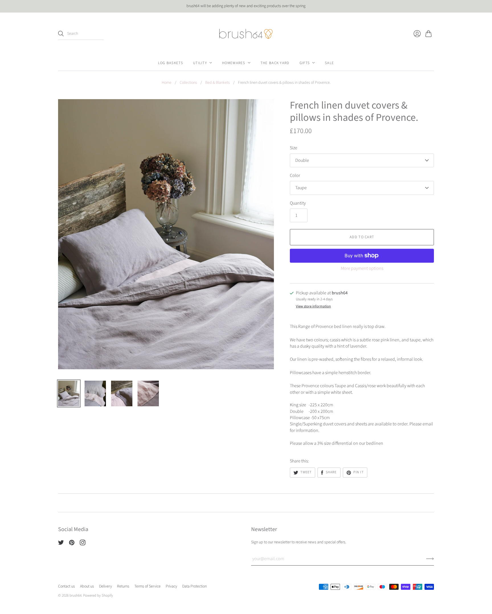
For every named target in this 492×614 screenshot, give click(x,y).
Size (293, 148)
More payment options (362, 268)
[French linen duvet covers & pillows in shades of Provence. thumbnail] (68, 393)
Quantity (298, 203)
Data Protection (194, 586)
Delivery (105, 586)
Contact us (66, 586)
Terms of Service (147, 586)
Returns (123, 586)
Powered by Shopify (98, 595)
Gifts (305, 62)
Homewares (233, 62)
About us (87, 586)
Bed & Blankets (217, 82)
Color (295, 175)
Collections (188, 82)
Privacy (171, 586)
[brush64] (246, 34)
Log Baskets (170, 62)
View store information (313, 306)
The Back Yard (275, 62)
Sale (329, 62)
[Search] (61, 33)
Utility (200, 62)
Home (166, 82)
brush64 (75, 595)
